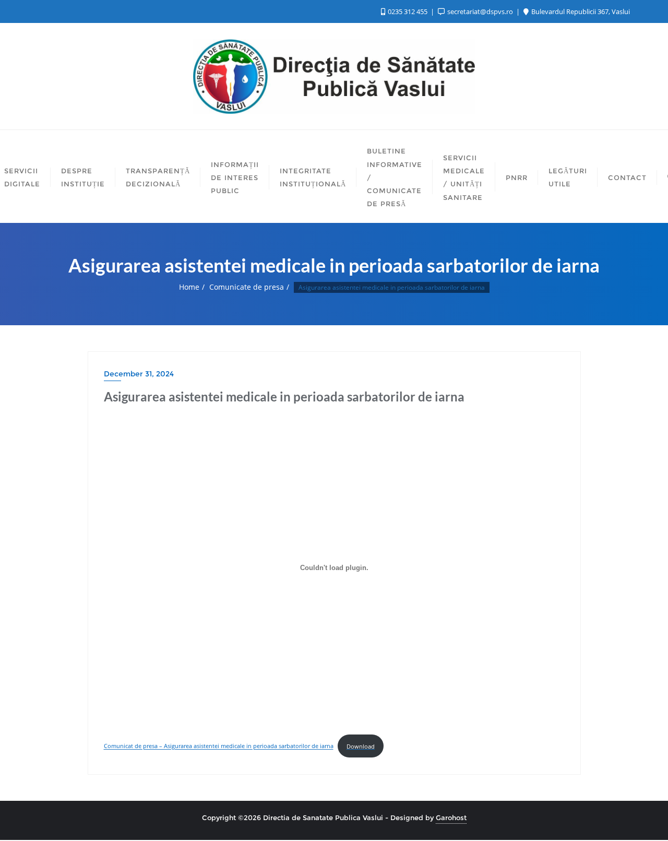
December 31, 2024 (139, 373)
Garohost (451, 817)
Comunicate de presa (246, 287)
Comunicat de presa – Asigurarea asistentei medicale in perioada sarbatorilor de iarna (218, 746)
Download (361, 746)
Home (189, 287)
